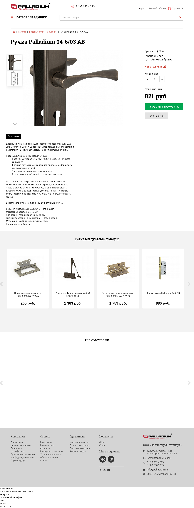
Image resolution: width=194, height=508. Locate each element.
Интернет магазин (79, 442)
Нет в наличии (156, 115)
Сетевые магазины (80, 445)
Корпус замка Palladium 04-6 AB (163, 293)
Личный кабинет (157, 8)
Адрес (142, 8)
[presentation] (3, 285)
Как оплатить (47, 445)
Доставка (45, 448)
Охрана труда (18, 460)
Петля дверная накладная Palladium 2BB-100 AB (28, 294)
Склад (102, 445)
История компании (21, 445)
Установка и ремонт (50, 454)
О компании (17, 442)
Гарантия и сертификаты (18, 450)
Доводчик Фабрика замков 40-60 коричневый (73, 294)
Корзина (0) (177, 8)
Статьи (43, 460)
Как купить (46, 442)
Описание (14, 136)
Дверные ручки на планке (43, 31)
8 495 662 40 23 (85, 6)
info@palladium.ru (157, 469)
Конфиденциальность (22, 457)
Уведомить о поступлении (164, 107)
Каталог (22, 31)
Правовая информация (23, 454)
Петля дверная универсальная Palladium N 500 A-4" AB (118, 294)
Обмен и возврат (49, 457)
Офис (102, 442)
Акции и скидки (78, 451)
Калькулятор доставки (51, 451)
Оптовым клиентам (80, 448)
